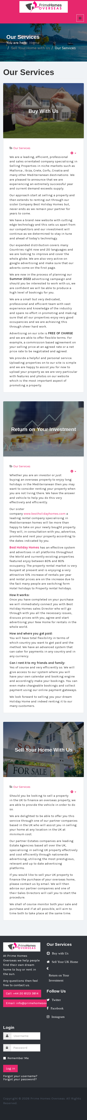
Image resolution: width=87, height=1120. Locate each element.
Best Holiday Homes (24, 547)
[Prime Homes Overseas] (43, 6)
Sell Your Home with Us (30, 48)
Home (34, 42)
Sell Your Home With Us (43, 750)
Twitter (56, 999)
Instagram (58, 1016)
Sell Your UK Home (65, 961)
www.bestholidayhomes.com (44, 513)
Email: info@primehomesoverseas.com (35, 1003)
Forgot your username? (20, 1076)
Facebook (57, 1008)
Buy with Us (60, 953)
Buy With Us (43, 111)
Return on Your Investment (43, 429)
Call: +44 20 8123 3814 (22, 993)
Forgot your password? (20, 1079)
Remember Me (18, 1058)
